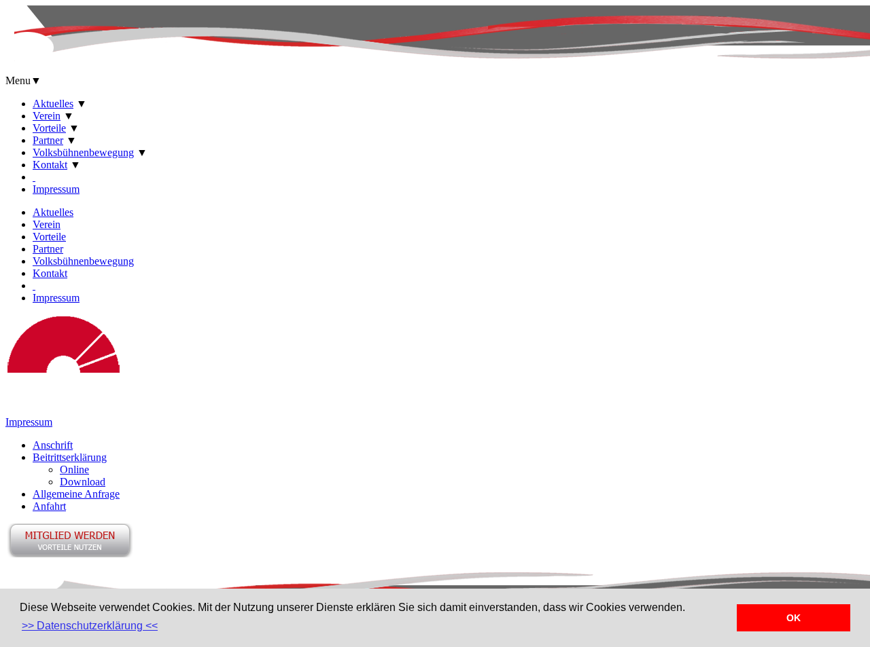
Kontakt (50, 164)
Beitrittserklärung (70, 457)
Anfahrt (49, 506)
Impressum (56, 189)
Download (82, 481)
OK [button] (793, 617)
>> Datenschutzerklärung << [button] (90, 625)
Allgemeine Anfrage (76, 494)
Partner (48, 140)
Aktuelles (53, 103)
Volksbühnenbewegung (83, 152)
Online (74, 469)
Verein (46, 116)
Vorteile (49, 128)
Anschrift (53, 445)
